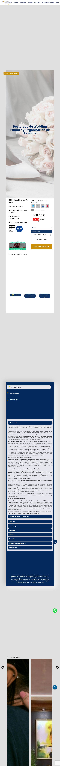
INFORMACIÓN (14, 387)
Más (57, 2)
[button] (41, 227)
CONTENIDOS (13, 393)
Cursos (9, 2)
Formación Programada (34, 2)
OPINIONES (12, 400)
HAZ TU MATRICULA (41, 247)
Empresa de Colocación (48, 2)
